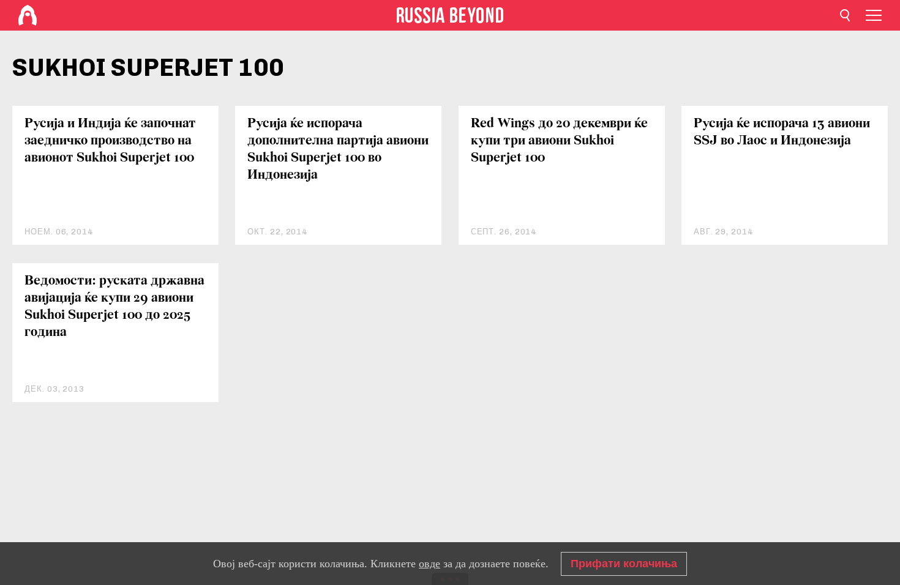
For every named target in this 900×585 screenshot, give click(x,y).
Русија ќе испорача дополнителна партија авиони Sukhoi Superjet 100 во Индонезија (338, 149)
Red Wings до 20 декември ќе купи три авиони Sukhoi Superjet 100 (559, 141)
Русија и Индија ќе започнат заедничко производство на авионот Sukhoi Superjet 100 (110, 141)
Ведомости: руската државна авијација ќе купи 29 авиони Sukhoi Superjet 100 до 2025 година (114, 307)
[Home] (27, 15)
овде (429, 563)
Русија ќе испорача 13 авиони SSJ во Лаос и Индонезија (782, 132)
